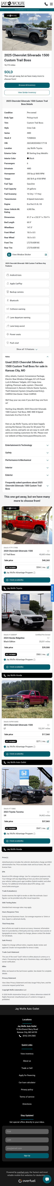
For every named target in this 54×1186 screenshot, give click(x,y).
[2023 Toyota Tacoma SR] (27, 786)
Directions (27, 1104)
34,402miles (44, 815)
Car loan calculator (27, 1082)
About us (27, 1061)
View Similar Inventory (27, 92)
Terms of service (27, 1097)
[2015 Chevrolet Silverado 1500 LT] (27, 699)
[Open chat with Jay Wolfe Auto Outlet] (47, 1179)
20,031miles (44, 641)
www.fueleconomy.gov (10, 886)
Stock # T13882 (10, 809)
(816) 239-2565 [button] (29, 1036)
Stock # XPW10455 (11, 722)
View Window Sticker (21, 254)
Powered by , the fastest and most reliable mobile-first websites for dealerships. (27, 1173)
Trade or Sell (27, 1068)
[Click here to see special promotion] (27, 10)
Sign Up (27, 1156)
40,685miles (44, 554)
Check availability (16, 580)
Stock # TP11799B (11, 548)
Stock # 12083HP (10, 635)
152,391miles (44, 728)
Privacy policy (27, 1089)
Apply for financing (27, 1075)
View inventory (27, 1054)
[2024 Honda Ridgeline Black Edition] (27, 612)
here (43, 983)
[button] (46, 4)
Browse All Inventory (27, 85)
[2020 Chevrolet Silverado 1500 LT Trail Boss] (27, 525)
